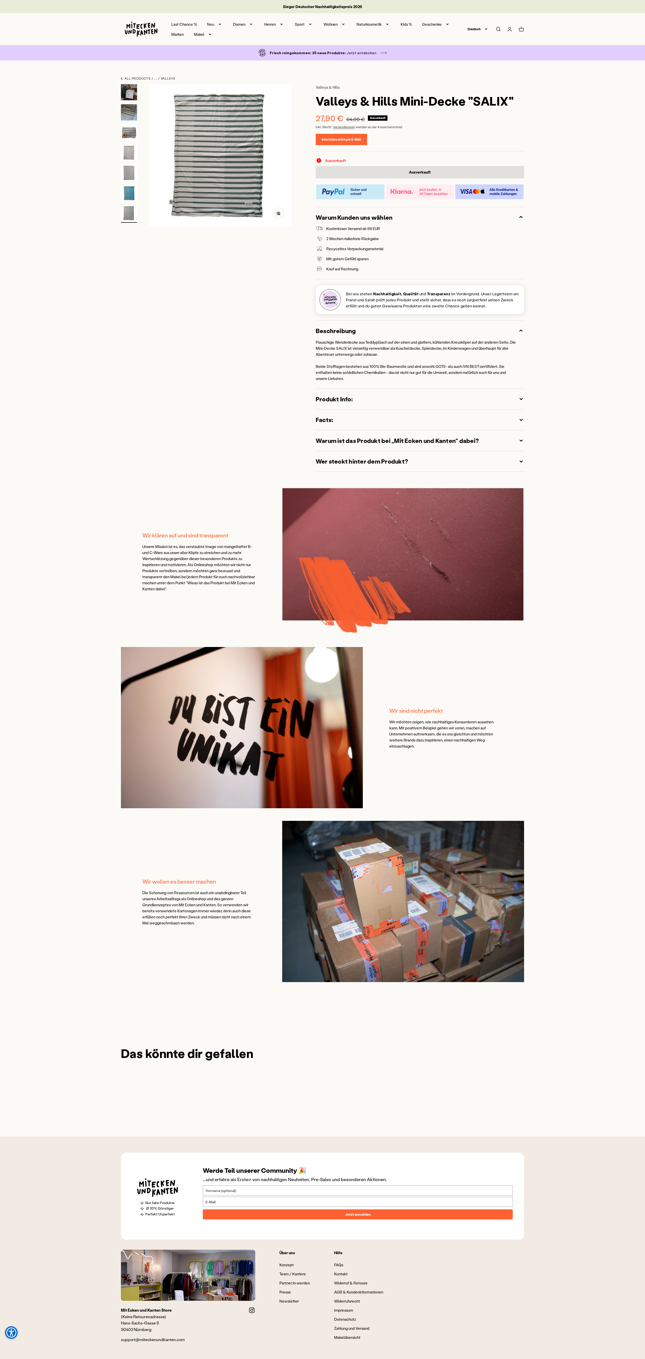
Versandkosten (344, 127)
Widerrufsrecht (347, 1301)
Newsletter (289, 1301)
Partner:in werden (294, 1282)
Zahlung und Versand (351, 1328)
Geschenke (432, 24)
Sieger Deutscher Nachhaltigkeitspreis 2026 (322, 6)
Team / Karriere (292, 1273)
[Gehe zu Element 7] (129, 214)
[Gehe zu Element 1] (129, 93)
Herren (270, 24)
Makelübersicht (347, 1337)
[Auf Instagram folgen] (251, 1310)
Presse (285, 1292)
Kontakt (341, 1273)
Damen (239, 24)
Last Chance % (184, 24)
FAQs (338, 1264)
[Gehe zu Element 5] (129, 173)
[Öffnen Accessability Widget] (11, 1332)
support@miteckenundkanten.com (153, 1339)
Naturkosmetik (369, 24)
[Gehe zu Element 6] (129, 194)
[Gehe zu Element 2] (129, 113)
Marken (177, 34)
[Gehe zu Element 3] (129, 133)
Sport (300, 24)
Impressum (343, 1310)
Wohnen (331, 24)
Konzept (286, 1264)
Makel (199, 34)
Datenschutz (345, 1319)
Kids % (406, 24)
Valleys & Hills (328, 87)
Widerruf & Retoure (351, 1282)
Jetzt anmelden (358, 1214)
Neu (210, 24)
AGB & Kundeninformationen (358, 1292)
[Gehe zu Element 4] (129, 153)
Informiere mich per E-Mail (341, 139)
